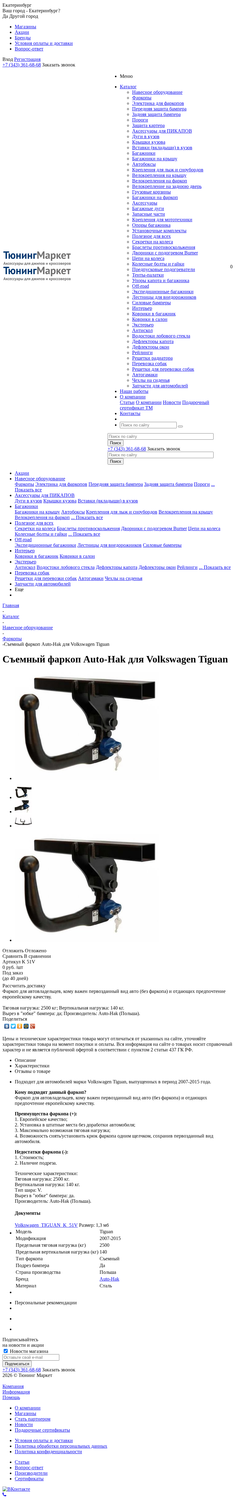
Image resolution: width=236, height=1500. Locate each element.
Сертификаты (29, 1478)
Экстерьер (143, 324)
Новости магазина (28, 1351)
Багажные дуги (148, 208)
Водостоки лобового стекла (161, 335)
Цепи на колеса (148, 258)
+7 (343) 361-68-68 (21, 64)
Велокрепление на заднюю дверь (167, 186)
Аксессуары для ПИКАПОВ (162, 131)
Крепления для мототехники (162, 219)
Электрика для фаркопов (158, 103)
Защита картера (148, 125)
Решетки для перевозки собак (163, 369)
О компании (149, 402)
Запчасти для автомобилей (160, 385)
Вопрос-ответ (29, 1467)
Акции (22, 473)
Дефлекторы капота (153, 341)
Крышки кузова (148, 142)
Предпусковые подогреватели (163, 269)
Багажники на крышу (154, 158)
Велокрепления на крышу (159, 175)
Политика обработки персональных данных (61, 1446)
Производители (31, 1473)
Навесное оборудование (157, 92)
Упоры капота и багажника (160, 280)
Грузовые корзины (151, 191)
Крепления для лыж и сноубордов (167, 169)
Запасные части (148, 214)
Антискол (142, 330)
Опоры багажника (151, 225)
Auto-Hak (109, 1279)
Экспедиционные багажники (163, 291)
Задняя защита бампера (156, 114)
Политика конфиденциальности (48, 1451)
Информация (16, 1391)
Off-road (140, 286)
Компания (13, 1386)
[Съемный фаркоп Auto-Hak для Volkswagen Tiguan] (87, 778)
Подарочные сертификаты (42, 1430)
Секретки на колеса (152, 241)
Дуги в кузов (145, 136)
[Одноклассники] (20, 1026)
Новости (172, 402)
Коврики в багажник (154, 313)
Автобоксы (144, 164)
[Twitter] (13, 1026)
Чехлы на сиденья (151, 380)
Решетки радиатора (152, 358)
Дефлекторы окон (150, 347)
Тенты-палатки (148, 275)
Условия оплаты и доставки (44, 1440)
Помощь (11, 1397)
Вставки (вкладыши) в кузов (162, 147)
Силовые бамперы (151, 302)
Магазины (25, 1413)
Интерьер (142, 308)
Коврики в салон (149, 319)
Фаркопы (141, 97)
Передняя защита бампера (159, 108)
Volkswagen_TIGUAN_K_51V (46, 1225)
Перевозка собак (149, 363)
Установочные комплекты (159, 230)
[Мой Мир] (26, 1026)
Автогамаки (145, 374)
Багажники (143, 153)
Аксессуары (144, 203)
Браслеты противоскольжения (163, 247)
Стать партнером (32, 1419)
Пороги (140, 119)
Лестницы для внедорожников (164, 297)
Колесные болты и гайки (158, 263)
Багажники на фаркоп (155, 197)
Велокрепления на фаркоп (159, 180)
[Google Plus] (33, 1026)
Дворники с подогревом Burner (165, 252)
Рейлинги (142, 352)
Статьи (127, 402)
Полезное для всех (151, 236)
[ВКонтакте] (7, 1026)
